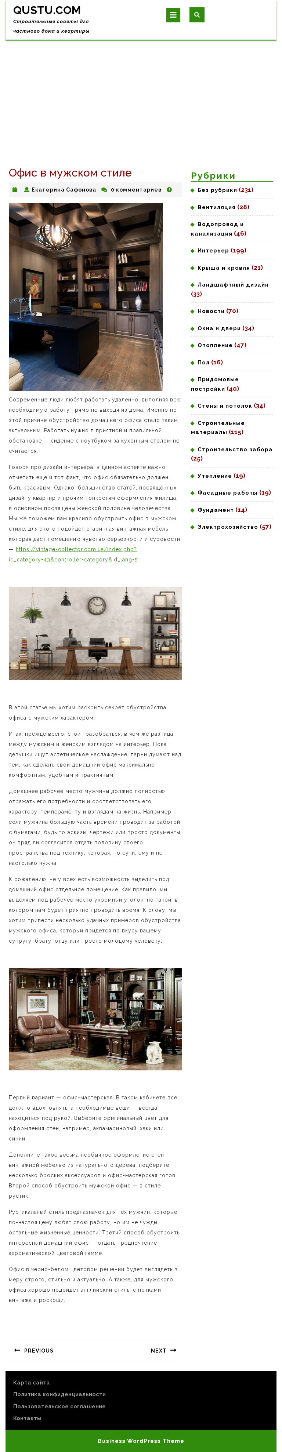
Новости (211, 311)
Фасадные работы (228, 493)
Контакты (27, 1418)
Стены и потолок (225, 406)
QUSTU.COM (47, 10)
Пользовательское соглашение (59, 1406)
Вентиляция (217, 207)
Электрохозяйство (228, 527)
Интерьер (213, 250)
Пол (204, 362)
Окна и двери (219, 328)
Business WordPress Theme (141, 1441)
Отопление (215, 345)
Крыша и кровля (224, 268)
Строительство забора (235, 449)
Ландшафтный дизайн (233, 284)
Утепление (215, 476)
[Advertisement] (141, 94)
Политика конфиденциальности (59, 1394)
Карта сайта (31, 1382)
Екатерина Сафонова (64, 190)
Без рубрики (217, 190)
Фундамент (216, 510)
